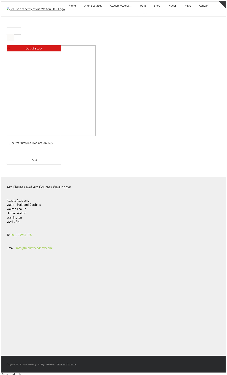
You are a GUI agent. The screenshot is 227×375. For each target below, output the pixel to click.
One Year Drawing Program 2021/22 (31, 143)
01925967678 (22, 235)
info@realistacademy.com (34, 248)
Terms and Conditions (66, 364)
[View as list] (10, 37)
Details (35, 160)
